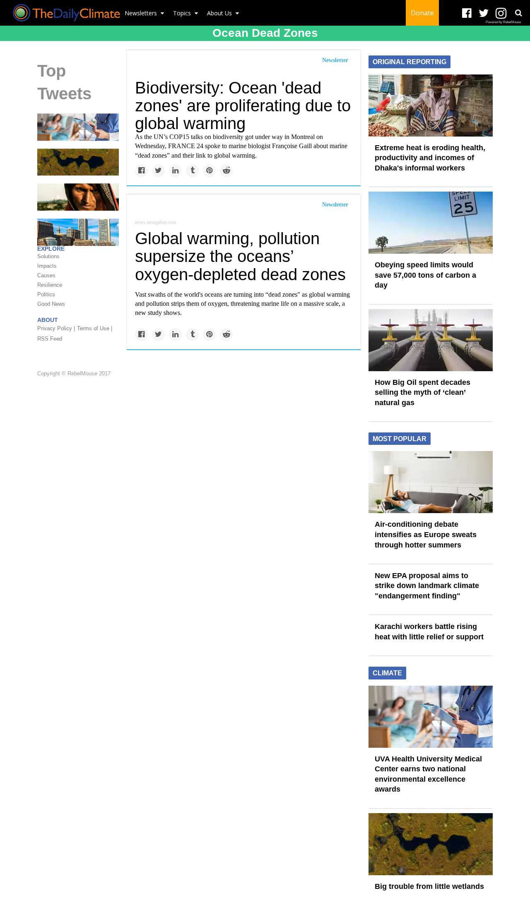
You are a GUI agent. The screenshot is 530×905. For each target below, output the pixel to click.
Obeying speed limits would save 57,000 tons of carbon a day (425, 275)
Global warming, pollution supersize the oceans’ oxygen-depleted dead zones (240, 256)
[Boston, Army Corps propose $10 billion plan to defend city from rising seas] (78, 232)
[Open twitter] (484, 13)
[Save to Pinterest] (209, 170)
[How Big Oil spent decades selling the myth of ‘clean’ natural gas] (431, 339)
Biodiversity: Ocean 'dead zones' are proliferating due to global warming (243, 105)
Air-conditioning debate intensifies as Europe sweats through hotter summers (426, 534)
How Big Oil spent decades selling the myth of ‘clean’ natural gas (422, 392)
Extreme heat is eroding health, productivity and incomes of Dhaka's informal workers (430, 158)
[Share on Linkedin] (175, 170)
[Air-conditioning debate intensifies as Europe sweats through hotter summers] (431, 482)
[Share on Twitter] (158, 170)
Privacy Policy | (56, 328)
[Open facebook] (467, 13)
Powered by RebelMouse (503, 22)
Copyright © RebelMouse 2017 (74, 373)
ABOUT (47, 320)
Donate (422, 12)
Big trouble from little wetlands (429, 886)
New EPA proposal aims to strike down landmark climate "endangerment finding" (427, 585)
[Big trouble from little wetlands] (78, 162)
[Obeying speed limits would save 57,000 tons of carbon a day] (431, 222)
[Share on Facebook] (141, 170)
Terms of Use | (94, 328)
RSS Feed (49, 339)
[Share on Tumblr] (192, 170)
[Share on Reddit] (226, 170)
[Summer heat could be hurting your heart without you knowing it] (78, 196)
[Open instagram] (501, 13)
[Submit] (518, 13)
